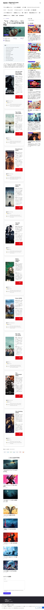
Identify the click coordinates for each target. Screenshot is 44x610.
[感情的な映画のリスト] (34, 32)
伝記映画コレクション (17, 12)
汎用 (39, 12)
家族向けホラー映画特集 (31, 34)
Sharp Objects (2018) (9, 54)
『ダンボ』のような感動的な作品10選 (9, 515)
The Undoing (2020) (9, 60)
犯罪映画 (13, 15)
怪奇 (22, 12)
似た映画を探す (21, 15)
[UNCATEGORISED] (34, 87)
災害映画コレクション (7, 15)
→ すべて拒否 (39, 607)
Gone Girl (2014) (8, 51)
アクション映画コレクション (8, 7)
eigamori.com (14, 2)
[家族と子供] (34, 108)
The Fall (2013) (8, 53)
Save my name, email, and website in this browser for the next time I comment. (13, 591)
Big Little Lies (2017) (9, 57)
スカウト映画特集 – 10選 (31, 70)
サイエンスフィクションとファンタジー (33, 7)
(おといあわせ (9, 601)
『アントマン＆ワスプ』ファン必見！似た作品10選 (10, 486)
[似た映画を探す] (34, 139)
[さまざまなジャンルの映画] (34, 68)
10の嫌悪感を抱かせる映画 (32, 52)
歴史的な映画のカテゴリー (33, 12)
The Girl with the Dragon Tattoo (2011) (12, 47)
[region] (22, 607)
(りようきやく (8, 599)
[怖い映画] (34, 50)
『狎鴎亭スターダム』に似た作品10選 (34, 122)
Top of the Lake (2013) (9, 48)
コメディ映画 (24, 7)
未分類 (17, 15)
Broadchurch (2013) (9, 50)
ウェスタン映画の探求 (17, 7)
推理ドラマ (26, 12)
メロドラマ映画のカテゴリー (8, 12)
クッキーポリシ (7, 600)
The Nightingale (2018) (10, 58)
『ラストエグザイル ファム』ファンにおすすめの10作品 (10, 471)
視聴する (20, 97)
